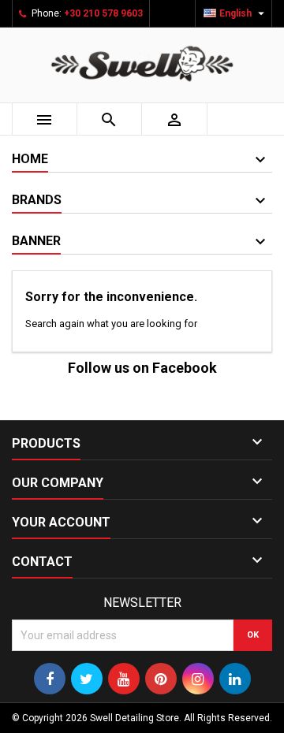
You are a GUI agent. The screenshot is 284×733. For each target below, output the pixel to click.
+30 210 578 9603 (103, 13)
